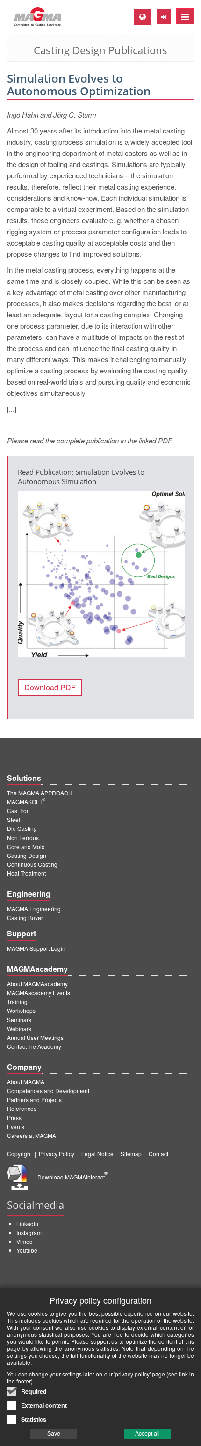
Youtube (26, 1250)
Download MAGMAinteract (72, 1177)
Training (17, 1001)
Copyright (19, 1154)
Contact (158, 1154)
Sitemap (131, 1154)
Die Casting (22, 828)
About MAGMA (25, 1082)
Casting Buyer (25, 917)
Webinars (19, 1028)
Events (15, 1126)
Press (14, 1118)
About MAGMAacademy (37, 984)
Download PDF (50, 687)
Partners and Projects (34, 1099)
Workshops (21, 1010)
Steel (13, 819)
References (21, 1108)
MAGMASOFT (26, 802)
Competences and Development (48, 1091)
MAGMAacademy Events (38, 993)
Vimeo (24, 1241)
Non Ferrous (23, 838)
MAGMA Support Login (36, 948)
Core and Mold (26, 846)
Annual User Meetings (35, 1037)
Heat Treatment (26, 873)
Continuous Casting (32, 864)
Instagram (29, 1232)
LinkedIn (27, 1224)
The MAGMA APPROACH (39, 793)
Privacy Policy (56, 1154)
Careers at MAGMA (31, 1135)
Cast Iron (18, 810)
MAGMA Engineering (34, 909)
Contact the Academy (34, 1046)
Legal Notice (97, 1154)
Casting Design (26, 855)
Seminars (19, 1020)
